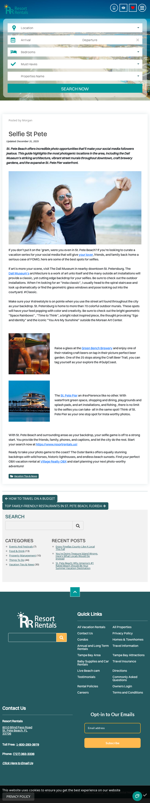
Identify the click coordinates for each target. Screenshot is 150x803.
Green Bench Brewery (97, 348)
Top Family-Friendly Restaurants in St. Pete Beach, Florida (53, 506)
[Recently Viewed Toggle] (123, 8)
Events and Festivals (21, 546)
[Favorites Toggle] (133, 8)
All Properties (121, 626)
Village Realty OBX (53, 461)
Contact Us (85, 633)
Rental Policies (87, 686)
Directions (119, 670)
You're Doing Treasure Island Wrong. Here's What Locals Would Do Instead (77, 556)
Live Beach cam (88, 670)
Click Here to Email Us (17, 763)
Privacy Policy (122, 633)
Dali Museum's (19, 273)
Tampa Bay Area (89, 655)
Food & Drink (17, 551)
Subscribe (113, 743)
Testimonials (86, 676)
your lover (86, 255)
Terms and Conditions (127, 692)
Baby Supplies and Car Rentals (93, 663)
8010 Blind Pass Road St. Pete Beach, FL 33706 (17, 730)
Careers (83, 692)
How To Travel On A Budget (32, 498)
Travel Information (125, 645)
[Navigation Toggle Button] (142, 8)
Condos (82, 639)
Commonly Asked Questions (124, 678)
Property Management (22, 555)
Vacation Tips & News (25, 476)
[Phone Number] (114, 8)
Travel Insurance (124, 661)
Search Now (75, 89)
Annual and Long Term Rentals (93, 647)
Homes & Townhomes (127, 639)
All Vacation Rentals (91, 626)
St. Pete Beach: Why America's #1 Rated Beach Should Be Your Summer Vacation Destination (75, 566)
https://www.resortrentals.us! (56, 444)
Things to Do (16, 560)
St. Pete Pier (69, 395)
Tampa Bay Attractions (128, 655)
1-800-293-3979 (27, 744)
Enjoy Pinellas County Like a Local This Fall (75, 548)
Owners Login (122, 686)
